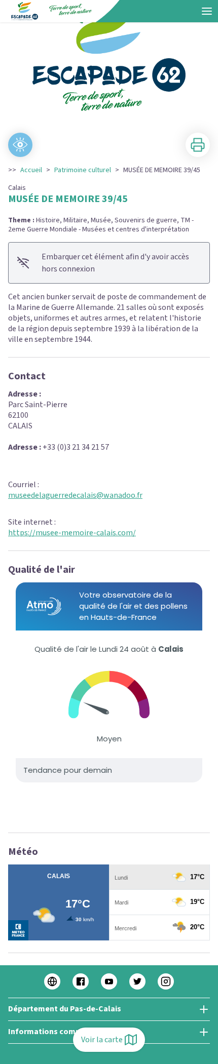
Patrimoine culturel (82, 170)
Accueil (31, 170)
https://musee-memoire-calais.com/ (72, 532)
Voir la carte (102, 1039)
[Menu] (207, 11)
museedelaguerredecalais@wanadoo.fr (75, 495)
